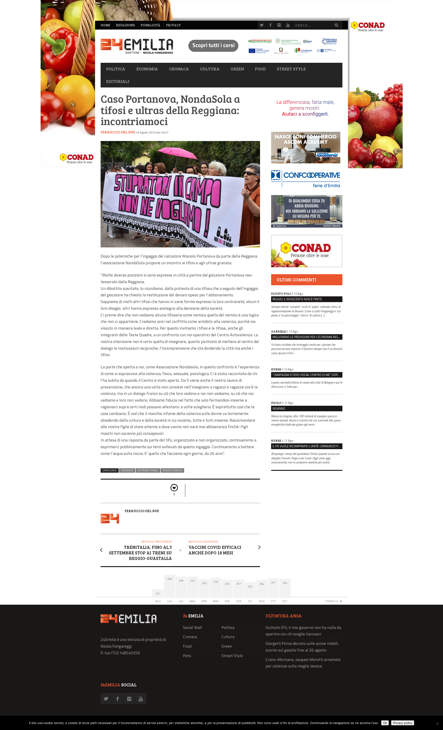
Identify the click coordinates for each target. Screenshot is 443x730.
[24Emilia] (137, 46)
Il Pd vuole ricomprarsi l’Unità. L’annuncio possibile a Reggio (307, 446)
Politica (115, 69)
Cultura (210, 69)
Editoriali (117, 81)
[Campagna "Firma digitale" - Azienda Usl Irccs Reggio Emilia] (260, 54)
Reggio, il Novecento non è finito (297, 299)
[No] (437, 723)
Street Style (291, 69)
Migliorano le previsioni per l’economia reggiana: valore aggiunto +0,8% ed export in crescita (307, 337)
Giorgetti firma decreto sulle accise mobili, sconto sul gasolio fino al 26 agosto (302, 646)
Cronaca (179, 69)
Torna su (331, 601)
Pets (187, 655)
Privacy (173, 25)
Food (260, 69)
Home (105, 25)
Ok (385, 723)
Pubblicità (150, 25)
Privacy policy (402, 723)
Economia (147, 69)
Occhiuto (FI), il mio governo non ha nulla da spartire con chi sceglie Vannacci (303, 630)
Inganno (278, 408)
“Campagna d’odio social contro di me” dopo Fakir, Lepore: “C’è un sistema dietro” (307, 375)
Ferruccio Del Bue (118, 132)
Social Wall (192, 627)
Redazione (125, 25)
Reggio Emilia (172, 470)
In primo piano (148, 470)
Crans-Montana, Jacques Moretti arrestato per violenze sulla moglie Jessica (303, 662)
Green (237, 69)
